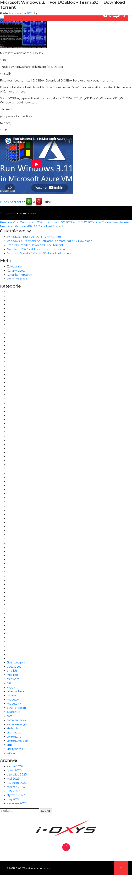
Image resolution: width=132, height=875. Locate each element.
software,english (18, 724)
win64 (33, 213)
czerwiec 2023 (17, 774)
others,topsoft (16, 707)
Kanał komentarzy (19, 274)
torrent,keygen (17, 740)
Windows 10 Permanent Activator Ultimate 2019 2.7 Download (49, 241)
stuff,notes (14, 732)
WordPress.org (17, 279)
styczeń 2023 (16, 795)
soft (9, 716)
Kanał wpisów (16, 270)
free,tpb (12, 674)
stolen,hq (13, 728)
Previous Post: (65, 222)
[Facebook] (66, 847)
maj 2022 (13, 799)
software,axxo (16, 720)
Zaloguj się (14, 266)
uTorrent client (10, 202)
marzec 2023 (16, 787)
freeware (13, 679)
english (12, 670)
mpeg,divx (14, 703)
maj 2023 (13, 778)
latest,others (15, 691)
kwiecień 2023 (17, 782)
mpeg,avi (13, 699)
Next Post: (31, 226)
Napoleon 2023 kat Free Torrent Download (37, 249)
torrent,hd (14, 736)
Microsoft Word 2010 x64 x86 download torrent (39, 253)
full (9, 683)
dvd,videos (14, 666)
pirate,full (13, 712)
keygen (12, 687)
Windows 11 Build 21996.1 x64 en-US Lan (34, 236)
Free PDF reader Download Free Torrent (35, 245)
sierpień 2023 (16, 766)
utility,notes (15, 749)
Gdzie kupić (112, 16)
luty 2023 (13, 791)
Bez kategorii (22, 213)
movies (11, 695)
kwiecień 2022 (17, 803)
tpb (9, 744)
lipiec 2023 (14, 770)
